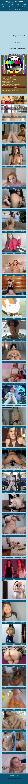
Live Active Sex (11, 4)
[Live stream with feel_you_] (14, 285)
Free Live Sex (7, 7)
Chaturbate (12, 85)
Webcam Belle (21, 7)
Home (2, 4)
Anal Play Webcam (14, 9)
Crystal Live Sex (22, 4)
